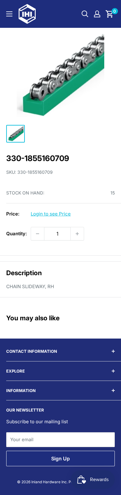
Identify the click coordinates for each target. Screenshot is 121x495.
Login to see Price (51, 214)
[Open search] (85, 14)
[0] (110, 14)
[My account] (97, 14)
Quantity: (16, 234)
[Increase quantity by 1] (77, 233)
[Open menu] (9, 13)
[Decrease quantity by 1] (37, 233)
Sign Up (60, 458)
